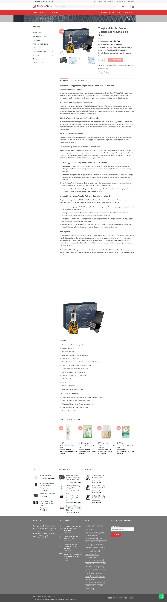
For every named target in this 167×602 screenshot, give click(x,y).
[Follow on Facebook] (39, 536)
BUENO (102, 532)
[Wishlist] (123, 6)
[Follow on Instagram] (42, 536)
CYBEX (87, 542)
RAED (87, 579)
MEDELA (88, 570)
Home (95, 1)
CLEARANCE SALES (91, 538)
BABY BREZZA (90, 529)
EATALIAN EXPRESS (98, 545)
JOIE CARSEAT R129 (91, 557)
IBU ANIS (96, 551)
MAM (95, 567)
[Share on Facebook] (100, 72)
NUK (87, 573)
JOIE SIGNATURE (90, 560)
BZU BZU (88, 535)
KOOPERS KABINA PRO (92, 563)
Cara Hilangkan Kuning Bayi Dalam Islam (71, 537)
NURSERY (36, 55)
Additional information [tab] (78, 80)
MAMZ (101, 567)
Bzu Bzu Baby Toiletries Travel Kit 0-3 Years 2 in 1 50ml (86, 445)
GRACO (95, 548)
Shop (100, 1)
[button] (121, 1)
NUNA (92, 573)
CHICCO (94, 535)
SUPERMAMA (89, 582)
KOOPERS (100, 560)
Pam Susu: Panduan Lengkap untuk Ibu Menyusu (70, 546)
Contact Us (111, 1)
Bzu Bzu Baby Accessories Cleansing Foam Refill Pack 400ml (125, 445)
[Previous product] (132, 18)
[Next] (92, 41)
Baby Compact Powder (92, 532)
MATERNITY (37, 48)
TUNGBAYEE (89, 589)
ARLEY (93, 526)
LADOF (103, 563)
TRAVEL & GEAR (38, 63)
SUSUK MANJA (99, 582)
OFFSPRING (98, 573)
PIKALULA (94, 576)
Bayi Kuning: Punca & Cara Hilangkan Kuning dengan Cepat (73, 556)
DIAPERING (37, 40)
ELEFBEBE (89, 548)
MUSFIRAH (95, 570)
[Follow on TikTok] (46, 536)
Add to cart (115, 60)
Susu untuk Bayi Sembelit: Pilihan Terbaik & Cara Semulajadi (72, 528)
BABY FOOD (37, 33)
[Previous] (63, 41)
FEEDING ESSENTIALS (40, 44)
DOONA (88, 545)
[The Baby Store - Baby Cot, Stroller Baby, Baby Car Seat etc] (42, 7)
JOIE (97, 554)
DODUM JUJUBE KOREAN (98, 542)
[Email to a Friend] (103, 72)
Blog (105, 1)
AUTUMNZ (99, 526)
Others (43, 18)
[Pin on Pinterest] (107, 72)
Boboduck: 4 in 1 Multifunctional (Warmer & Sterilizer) (106, 445)
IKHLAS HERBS (90, 554)
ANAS (87, 526)
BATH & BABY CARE (40, 36)
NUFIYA (103, 570)
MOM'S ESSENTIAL (39, 51)
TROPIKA (100, 585)
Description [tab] (64, 80)
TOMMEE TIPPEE (91, 585)
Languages (130, 1)
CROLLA (101, 538)
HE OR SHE (89, 551)
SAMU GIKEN (94, 579)
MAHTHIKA (89, 567)
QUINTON (102, 576)
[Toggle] (53, 36)
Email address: (115, 526)
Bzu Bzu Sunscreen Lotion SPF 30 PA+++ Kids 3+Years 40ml (68, 445)
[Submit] (115, 6)
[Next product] (128, 18)
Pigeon (87, 576)
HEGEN (101, 548)
